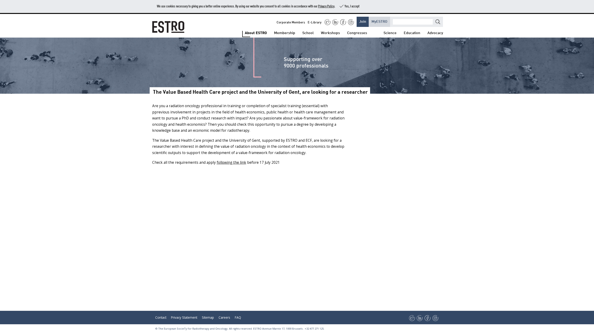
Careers (224, 317)
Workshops (330, 32)
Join (362, 21)
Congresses (357, 32)
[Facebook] (343, 22)
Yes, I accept (352, 5)
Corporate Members (291, 22)
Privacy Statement (184, 317)
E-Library (314, 22)
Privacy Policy (326, 5)
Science (390, 32)
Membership (284, 32)
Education (412, 32)
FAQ (238, 317)
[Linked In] (335, 22)
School (308, 32)
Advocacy (435, 32)
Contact (160, 317)
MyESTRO (379, 21)
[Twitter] (327, 22)
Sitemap (208, 317)
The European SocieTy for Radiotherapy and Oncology (193, 328)
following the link (231, 162)
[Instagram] (351, 22)
